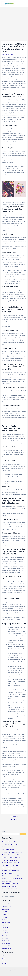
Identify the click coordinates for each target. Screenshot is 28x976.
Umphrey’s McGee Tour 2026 (10, 883)
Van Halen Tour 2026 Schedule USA (12, 852)
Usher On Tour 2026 (7, 868)
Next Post (14, 819)
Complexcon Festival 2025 (9, 841)
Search (4, 831)
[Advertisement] (14, 22)
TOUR (3, 961)
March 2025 (5, 919)
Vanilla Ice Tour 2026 (8, 847)
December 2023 (6, 948)
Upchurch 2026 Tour (8, 873)
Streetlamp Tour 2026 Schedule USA (12, 878)
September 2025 (6, 906)
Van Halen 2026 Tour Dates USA (11, 857)
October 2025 (6, 904)
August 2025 (5, 909)
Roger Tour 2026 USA (8, 881)
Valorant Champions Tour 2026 (10, 862)
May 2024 (4, 935)
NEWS (3, 958)
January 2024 (6, 946)
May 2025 (4, 917)
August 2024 (5, 927)
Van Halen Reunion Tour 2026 (10, 855)
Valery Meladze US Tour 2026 (10, 865)
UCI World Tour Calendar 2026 (10, 889)
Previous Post (14, 816)
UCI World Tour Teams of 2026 (10, 886)
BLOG (3, 955)
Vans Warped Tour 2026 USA (10, 844)
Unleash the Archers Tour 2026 (11, 876)
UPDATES (4, 963)
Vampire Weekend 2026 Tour (10, 860)
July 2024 (4, 930)
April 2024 (5, 938)
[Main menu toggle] (25, 3)
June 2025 (5, 914)
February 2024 (6, 943)
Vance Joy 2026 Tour (8, 849)
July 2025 (4, 912)
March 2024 (5, 940)
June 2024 (5, 933)
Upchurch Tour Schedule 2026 (10, 870)
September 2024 (6, 925)
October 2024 (6, 922)
